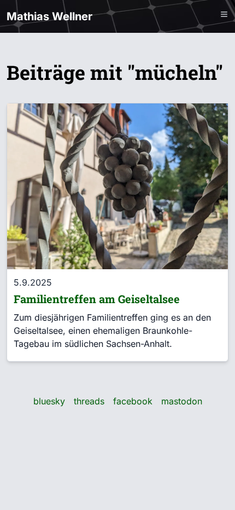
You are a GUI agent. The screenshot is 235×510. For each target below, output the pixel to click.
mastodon (181, 401)
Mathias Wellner (49, 16)
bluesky (49, 401)
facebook (132, 401)
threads (89, 401)
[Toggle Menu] (224, 14)
